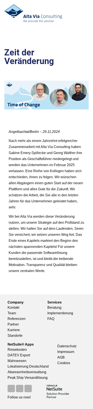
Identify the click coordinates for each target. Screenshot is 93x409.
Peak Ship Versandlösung (28, 377)
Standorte (15, 335)
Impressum (65, 352)
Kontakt (13, 307)
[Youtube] (19, 388)
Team (12, 313)
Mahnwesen (17, 361)
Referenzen (17, 319)
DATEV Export (19, 355)
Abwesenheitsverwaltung (27, 372)
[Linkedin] (28, 388)
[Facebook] (11, 388)
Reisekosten (17, 349)
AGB (61, 357)
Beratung (54, 307)
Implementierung (60, 313)
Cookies (63, 363)
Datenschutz (67, 346)
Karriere (14, 330)
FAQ (50, 319)
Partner (13, 324)
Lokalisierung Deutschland (28, 366)
